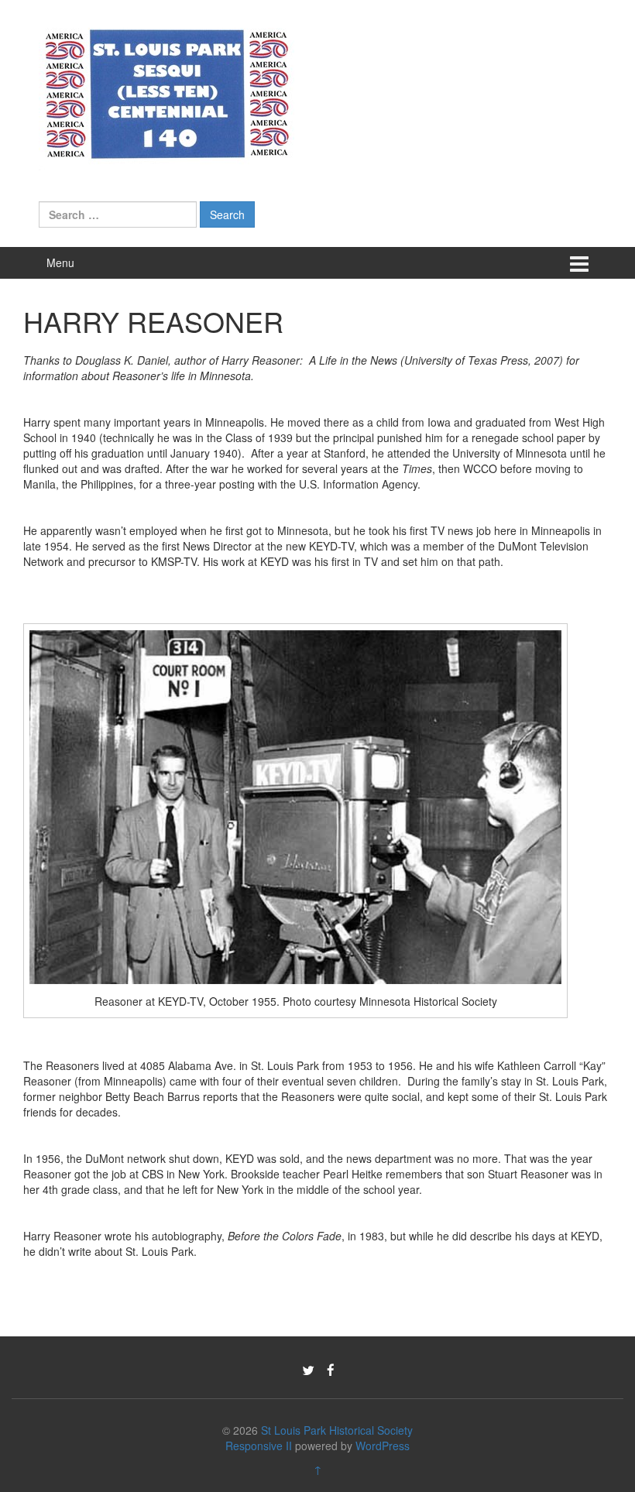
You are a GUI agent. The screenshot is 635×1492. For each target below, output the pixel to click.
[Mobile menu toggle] (579, 263)
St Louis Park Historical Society (337, 1430)
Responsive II (258, 1445)
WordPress (382, 1445)
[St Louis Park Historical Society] (166, 91)
